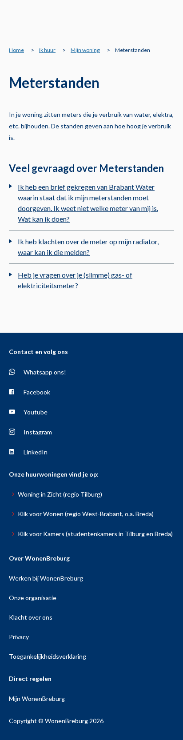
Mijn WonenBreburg (37, 698)
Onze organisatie (32, 597)
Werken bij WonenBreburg (46, 578)
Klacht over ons (30, 617)
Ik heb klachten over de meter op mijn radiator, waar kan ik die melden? (88, 246)
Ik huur (47, 50)
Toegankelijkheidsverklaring (47, 656)
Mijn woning (85, 50)
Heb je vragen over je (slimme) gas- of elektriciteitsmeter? (75, 280)
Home (16, 50)
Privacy (19, 637)
